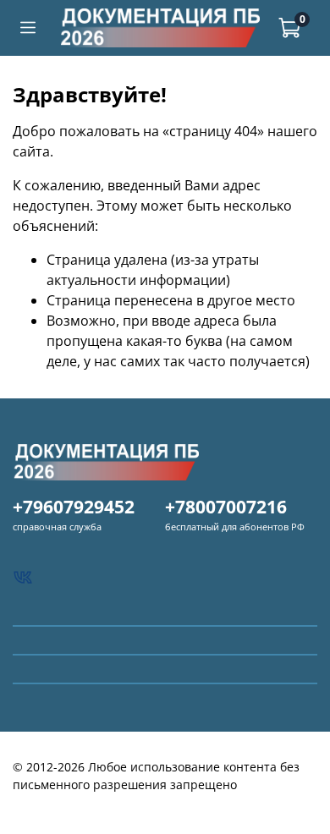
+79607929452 (74, 507)
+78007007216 (226, 507)
